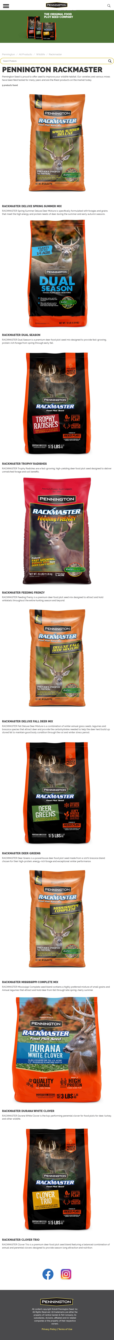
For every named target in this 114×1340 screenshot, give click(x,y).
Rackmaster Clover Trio (20, 1239)
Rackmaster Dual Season (21, 335)
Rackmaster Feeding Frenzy (23, 592)
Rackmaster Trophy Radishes (24, 463)
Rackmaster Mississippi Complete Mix (30, 982)
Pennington (8, 54)
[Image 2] (66, 1274)
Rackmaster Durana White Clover (28, 1111)
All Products (25, 54)
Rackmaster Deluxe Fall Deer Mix (27, 721)
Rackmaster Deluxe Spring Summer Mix (32, 206)
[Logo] (57, 5)
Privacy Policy (49, 1329)
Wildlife (40, 54)
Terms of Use (65, 1329)
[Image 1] (48, 1274)
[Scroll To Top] (10, 1336)
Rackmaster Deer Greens (21, 853)
